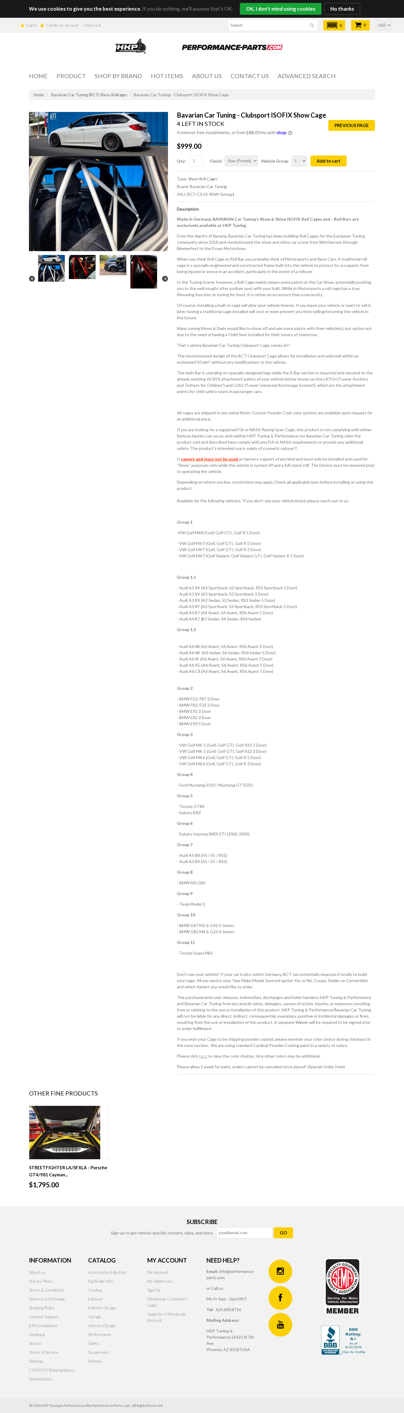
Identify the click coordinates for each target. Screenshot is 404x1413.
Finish (216, 160)
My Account (158, 1272)
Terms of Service (43, 1352)
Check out (92, 25)
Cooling (95, 1289)
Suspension (98, 1352)
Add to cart (328, 160)
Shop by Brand (118, 75)
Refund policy (41, 1378)
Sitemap (36, 1361)
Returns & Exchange (47, 1298)
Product (71, 75)
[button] (334, 25)
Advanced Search (307, 75)
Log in (31, 25)
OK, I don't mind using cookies (280, 9)
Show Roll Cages (203, 178)
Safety (93, 1343)
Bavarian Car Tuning (208, 186)
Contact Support (44, 1316)
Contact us (250, 75)
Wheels (95, 1361)
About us (207, 75)
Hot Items (167, 75)
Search (35, 1343)
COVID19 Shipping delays (52, 1369)
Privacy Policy (41, 1281)
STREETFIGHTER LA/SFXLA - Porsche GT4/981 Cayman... (68, 1171)
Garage (94, 1316)
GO (283, 1232)
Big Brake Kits (100, 1281)
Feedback (37, 1334)
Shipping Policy (42, 1307)
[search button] (312, 26)
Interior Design (102, 1325)
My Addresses (160, 1281)
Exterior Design (102, 1307)
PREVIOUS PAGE (351, 125)
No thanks (342, 9)
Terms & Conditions (47, 1289)
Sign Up (153, 1289)
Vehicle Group (274, 160)
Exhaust (95, 1298)
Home (38, 75)
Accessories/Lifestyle (107, 1272)
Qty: (181, 160)
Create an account (62, 25)
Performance (99, 1334)
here (203, 1055)
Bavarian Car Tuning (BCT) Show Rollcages (89, 94)
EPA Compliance (43, 1325)
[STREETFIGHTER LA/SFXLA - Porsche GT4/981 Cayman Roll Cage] (69, 1132)
